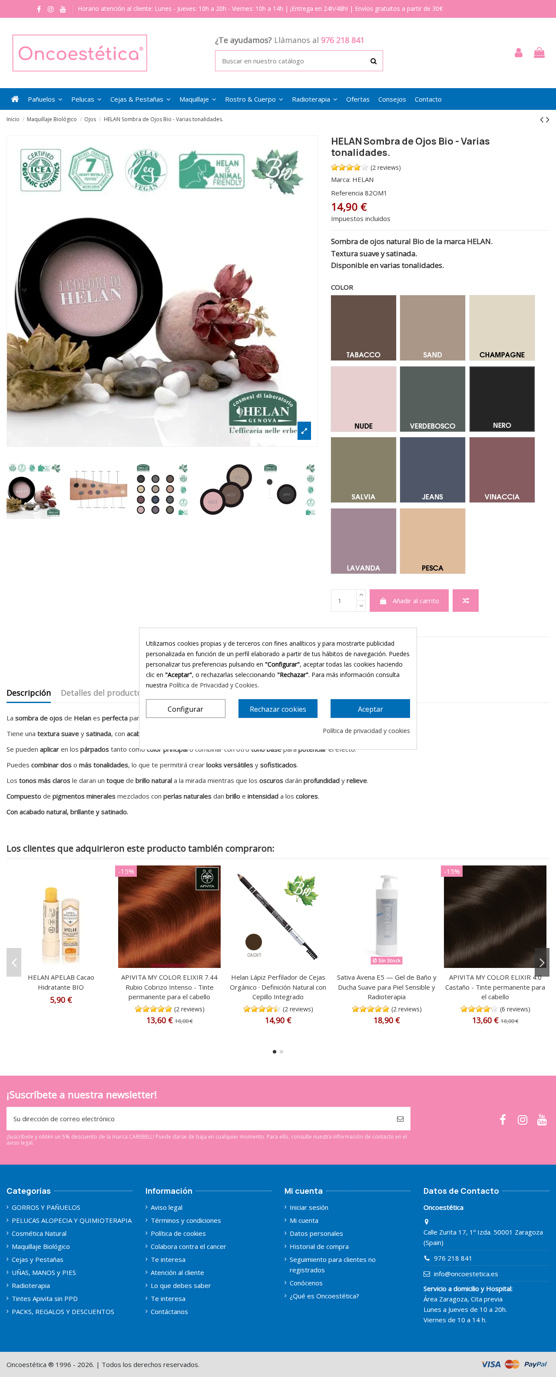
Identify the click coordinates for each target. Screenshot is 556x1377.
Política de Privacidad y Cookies (213, 685)
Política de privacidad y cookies (366, 730)
